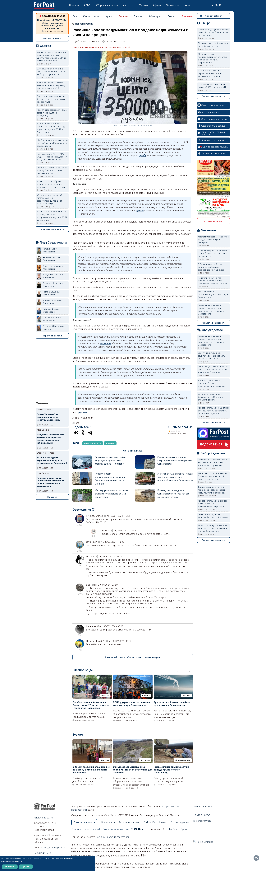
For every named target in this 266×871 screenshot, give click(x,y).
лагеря (105, 760)
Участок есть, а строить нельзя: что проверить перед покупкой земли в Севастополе (175, 477)
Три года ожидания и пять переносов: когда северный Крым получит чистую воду (212, 490)
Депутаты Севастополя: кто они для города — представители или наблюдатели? (50, 438)
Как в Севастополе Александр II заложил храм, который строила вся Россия (213, 476)
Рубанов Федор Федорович (51, 310)
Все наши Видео (210, 112)
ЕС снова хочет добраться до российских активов (213, 44)
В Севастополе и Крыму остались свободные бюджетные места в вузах (211, 267)
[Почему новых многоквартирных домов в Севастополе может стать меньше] (82, 473)
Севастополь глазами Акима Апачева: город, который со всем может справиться (212, 462)
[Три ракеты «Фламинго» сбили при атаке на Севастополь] (173, 676)
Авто (187, 5)
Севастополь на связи (213, 105)
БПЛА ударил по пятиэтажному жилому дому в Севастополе (131, 704)
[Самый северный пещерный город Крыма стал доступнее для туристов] (133, 740)
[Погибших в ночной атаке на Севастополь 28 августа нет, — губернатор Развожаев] (92, 676)
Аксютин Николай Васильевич (52, 259)
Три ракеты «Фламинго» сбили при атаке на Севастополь (172, 704)
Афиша (157, 5)
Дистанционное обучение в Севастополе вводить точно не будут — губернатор (51, 71)
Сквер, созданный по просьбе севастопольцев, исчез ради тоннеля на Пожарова (213, 369)
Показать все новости (52, 229)
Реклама (187, 16)
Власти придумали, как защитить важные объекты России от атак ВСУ (211, 355)
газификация (183, 760)
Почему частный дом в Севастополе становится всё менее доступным (173, 494)
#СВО (87, 5)
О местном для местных (214, 119)
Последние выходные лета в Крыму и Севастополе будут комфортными (51, 99)
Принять (26, 866)
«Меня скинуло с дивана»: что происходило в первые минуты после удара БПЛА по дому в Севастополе (51, 56)
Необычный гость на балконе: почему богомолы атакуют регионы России (52, 170)
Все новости (108, 822)
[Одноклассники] (83, 432)
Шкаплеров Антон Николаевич (52, 319)
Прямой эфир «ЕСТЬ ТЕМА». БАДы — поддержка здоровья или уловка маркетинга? (52, 24)
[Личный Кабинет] (213, 5)
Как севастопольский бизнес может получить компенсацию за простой (212, 503)
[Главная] (44, 3)
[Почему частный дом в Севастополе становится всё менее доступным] (145, 490)
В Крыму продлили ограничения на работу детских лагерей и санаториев (91, 770)
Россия (123, 16)
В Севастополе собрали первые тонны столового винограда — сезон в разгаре (52, 184)
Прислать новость (52, 38)
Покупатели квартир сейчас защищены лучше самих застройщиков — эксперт (111, 460)
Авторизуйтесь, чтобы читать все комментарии (133, 657)
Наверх (257, 858)
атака (106, 695)
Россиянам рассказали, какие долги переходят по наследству (52, 112)
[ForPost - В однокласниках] (142, 829)
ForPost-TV (149, 822)
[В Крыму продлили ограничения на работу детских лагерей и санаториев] (92, 740)
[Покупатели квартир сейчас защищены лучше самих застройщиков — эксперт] (82, 456)
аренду (142, 155)
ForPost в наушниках (213, 153)
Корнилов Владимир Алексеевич (53, 267)
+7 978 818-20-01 (202, 815)
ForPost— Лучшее (179, 829)
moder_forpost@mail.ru (53, 847)
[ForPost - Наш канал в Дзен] (144, 829)
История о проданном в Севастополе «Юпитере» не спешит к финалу (212, 397)
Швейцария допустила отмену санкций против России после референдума (52, 143)
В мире (138, 16)
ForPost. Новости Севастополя (112, 836)
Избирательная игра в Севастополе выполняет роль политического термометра (50, 482)
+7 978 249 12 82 (43, 853)
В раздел (52, 497)
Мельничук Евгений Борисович (52, 302)
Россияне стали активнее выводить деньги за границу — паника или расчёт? (51, 85)
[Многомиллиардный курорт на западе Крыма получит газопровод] (173, 740)
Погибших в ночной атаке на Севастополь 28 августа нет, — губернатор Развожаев (90, 705)
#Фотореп (155, 16)
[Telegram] (90, 432)
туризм (146, 760)
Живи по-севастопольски (214, 147)
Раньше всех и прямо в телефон (213, 133)
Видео (172, 16)
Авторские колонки (129, 822)
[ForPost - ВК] (135, 829)
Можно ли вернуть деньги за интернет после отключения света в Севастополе (212, 528)
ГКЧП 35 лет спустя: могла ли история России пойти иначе (213, 516)
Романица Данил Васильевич (51, 293)
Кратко (163, 822)
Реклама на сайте (43, 817)
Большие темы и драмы (214, 140)
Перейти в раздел (52, 335)
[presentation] (179, 670)
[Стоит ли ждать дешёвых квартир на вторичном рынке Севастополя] (145, 456)
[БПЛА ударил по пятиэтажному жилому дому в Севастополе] (133, 676)
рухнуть (83, 412)
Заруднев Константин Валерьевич (53, 284)
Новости (74, 5)
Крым (109, 16)
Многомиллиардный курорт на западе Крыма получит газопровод (171, 770)
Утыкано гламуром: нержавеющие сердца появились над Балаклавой (52, 460)
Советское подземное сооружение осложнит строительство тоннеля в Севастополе (211, 309)
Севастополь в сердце (213, 125)
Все (74, 16)
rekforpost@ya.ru (202, 820)
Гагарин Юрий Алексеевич (50, 250)
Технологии (172, 5)
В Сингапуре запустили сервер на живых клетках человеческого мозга (211, 73)
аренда (140, 210)
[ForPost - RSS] (132, 829)
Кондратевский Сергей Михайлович (54, 276)
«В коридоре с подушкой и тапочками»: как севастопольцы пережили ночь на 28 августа (50, 199)
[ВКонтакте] (75, 432)
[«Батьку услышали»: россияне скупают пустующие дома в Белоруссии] (82, 490)
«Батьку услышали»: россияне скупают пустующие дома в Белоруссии (111, 494)
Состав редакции (180, 822)
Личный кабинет (213, 16)
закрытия (105, 343)
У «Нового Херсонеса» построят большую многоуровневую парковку (211, 383)
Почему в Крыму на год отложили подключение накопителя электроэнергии (212, 280)
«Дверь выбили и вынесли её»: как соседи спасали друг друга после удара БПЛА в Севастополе (51, 127)
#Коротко (128, 5)
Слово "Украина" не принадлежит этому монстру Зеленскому (48, 417)
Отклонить (9, 866)
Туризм (143, 5)
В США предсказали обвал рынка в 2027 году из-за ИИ (212, 86)
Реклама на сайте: (203, 806)
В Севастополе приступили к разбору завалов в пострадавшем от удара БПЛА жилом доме (52, 216)
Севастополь (91, 16)
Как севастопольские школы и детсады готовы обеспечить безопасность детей (213, 410)
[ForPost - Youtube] (139, 829)
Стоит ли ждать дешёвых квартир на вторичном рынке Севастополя (174, 460)
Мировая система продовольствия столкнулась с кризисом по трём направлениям (213, 58)
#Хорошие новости (107, 5)
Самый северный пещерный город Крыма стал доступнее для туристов (132, 770)
